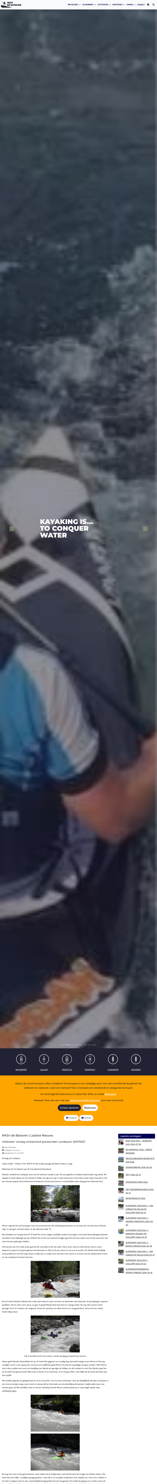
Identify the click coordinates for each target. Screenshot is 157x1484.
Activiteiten (103, 4)
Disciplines (117, 4)
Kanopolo (90, 1070)
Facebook (72, 1118)
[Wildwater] (21, 1060)
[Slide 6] (89, 1044)
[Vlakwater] (113, 1060)
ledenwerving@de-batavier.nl (85, 1100)
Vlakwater (113, 1070)
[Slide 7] (94, 1044)
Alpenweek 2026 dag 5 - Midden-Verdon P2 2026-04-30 (139, 1221)
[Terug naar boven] (152, 1479)
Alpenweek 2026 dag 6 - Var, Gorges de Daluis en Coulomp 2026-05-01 (139, 1209)
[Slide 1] (67, 1044)
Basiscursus (110, 1094)
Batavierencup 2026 (135, 1198)
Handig (130, 4)
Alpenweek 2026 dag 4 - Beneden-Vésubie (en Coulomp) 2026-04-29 (137, 1233)
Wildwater (21, 1070)
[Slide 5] (85, 1044)
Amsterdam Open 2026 (137, 1182)
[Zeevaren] (136, 1060)
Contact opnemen (69, 1107)
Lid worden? (87, 4)
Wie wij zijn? (73, 4)
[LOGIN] (148, 4)
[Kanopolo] (90, 1060)
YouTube (87, 1118)
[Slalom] (44, 1060)
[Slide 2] (72, 1044)
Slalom (44, 1070)
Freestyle (67, 1070)
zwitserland (16, 1150)
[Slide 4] (81, 1044)
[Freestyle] (67, 1060)
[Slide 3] (76, 1044)
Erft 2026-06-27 (133, 1175)
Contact (141, 5)
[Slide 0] (63, 1044)
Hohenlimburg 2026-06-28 (139, 1167)
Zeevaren (136, 1070)
